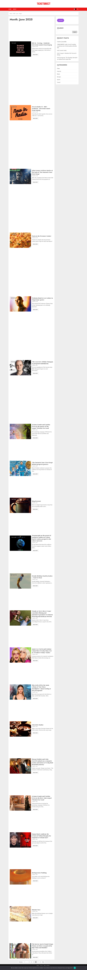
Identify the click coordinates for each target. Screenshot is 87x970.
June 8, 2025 (35, 542)
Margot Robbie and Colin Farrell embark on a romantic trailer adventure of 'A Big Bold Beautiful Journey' (42, 761)
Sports (58, 79)
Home (9, 9)
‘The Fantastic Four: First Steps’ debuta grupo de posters (42, 463)
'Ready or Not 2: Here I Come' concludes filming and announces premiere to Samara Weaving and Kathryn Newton (42, 613)
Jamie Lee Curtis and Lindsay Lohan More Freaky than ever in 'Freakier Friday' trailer (42, 650)
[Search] (78, 9)
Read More (35, 54)
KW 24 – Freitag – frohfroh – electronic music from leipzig (42, 44)
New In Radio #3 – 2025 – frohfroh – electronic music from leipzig (41, 108)
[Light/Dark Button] (75, 9)
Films (58, 68)
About (14, 9)
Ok (74, 967)
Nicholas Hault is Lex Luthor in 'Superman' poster (42, 299)
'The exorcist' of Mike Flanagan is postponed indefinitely (42, 362)
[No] (85, 967)
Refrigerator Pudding (39, 873)
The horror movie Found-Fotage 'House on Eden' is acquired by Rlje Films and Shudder (42, 946)
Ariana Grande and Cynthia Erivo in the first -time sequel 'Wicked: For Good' (42, 798)
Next (43, 962)
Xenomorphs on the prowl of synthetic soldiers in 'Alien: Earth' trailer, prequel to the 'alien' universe (41, 538)
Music (58, 74)
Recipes (59, 77)
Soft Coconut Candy (61, 50)
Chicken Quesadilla (61, 41)
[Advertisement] (20, 31)
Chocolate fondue (37, 725)
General (59, 71)
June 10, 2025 (35, 46)
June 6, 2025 (35, 911)
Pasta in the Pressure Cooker (41, 236)
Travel (58, 82)
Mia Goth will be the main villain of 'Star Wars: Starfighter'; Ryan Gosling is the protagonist (41, 687)
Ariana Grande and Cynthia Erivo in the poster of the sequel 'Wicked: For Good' (41, 426)
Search (60, 28)
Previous (20, 962)
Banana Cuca (36, 910)
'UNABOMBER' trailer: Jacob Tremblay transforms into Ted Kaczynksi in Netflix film (67, 46)
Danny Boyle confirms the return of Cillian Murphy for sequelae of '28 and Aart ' (41, 835)
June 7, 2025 (35, 766)
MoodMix (61, 20)
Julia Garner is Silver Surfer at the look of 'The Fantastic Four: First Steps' (42, 172)
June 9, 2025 (35, 365)
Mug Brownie (36, 501)
